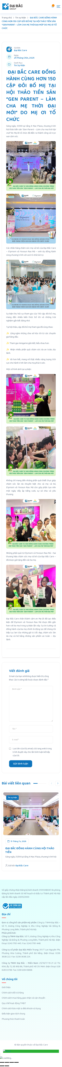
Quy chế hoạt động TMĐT (14, 1003)
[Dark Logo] (12, 6)
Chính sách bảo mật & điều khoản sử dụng (21, 1008)
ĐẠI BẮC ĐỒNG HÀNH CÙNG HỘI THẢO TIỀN (29, 850)
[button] (57, 783)
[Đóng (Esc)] (2, 1062)
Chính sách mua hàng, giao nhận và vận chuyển (23, 998)
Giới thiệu (6, 987)
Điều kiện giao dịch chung (13, 1013)
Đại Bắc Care (20, 50)
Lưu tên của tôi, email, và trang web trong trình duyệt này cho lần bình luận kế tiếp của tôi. (32, 752)
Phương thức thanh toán (13, 1019)
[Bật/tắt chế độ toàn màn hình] (12, 1062)
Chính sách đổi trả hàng (13, 992)
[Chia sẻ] (7, 1062)
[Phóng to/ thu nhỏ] (16, 1062)
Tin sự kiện (19, 65)
